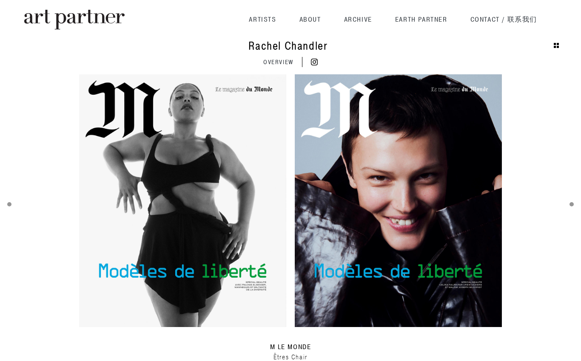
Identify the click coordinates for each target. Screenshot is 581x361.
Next (571, 204)
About (310, 19)
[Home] (74, 20)
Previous (9, 204)
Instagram (314, 62)
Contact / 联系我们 (503, 19)
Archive (358, 19)
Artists (262, 19)
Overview (278, 62)
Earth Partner (421, 19)
